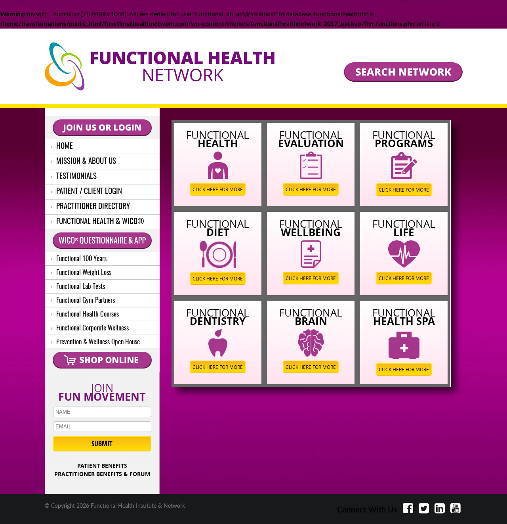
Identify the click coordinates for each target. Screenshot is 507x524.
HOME (64, 146)
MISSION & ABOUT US (85, 161)
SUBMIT (101, 444)
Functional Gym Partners (85, 300)
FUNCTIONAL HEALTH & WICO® (99, 222)
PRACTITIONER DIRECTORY (92, 207)
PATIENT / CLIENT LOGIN (88, 192)
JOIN (102, 391)
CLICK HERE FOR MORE (218, 189)
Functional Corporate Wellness (92, 328)
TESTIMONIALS (76, 176)
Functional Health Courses (87, 314)
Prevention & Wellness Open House (97, 342)
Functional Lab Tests (80, 286)
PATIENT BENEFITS (102, 465)
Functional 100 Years (81, 258)
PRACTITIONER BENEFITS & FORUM (102, 474)
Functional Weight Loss (83, 272)
